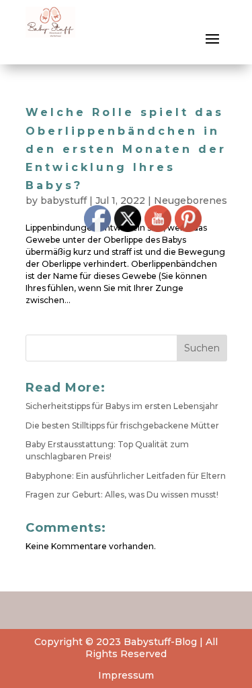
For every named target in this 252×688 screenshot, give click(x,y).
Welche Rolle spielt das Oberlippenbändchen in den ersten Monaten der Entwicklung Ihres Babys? (126, 149)
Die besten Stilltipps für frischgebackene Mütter (122, 425)
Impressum (126, 675)
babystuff (63, 200)
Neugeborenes (190, 200)
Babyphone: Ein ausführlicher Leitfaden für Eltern (126, 476)
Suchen (202, 348)
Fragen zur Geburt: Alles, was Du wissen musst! (122, 495)
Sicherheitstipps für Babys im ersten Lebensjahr (122, 406)
